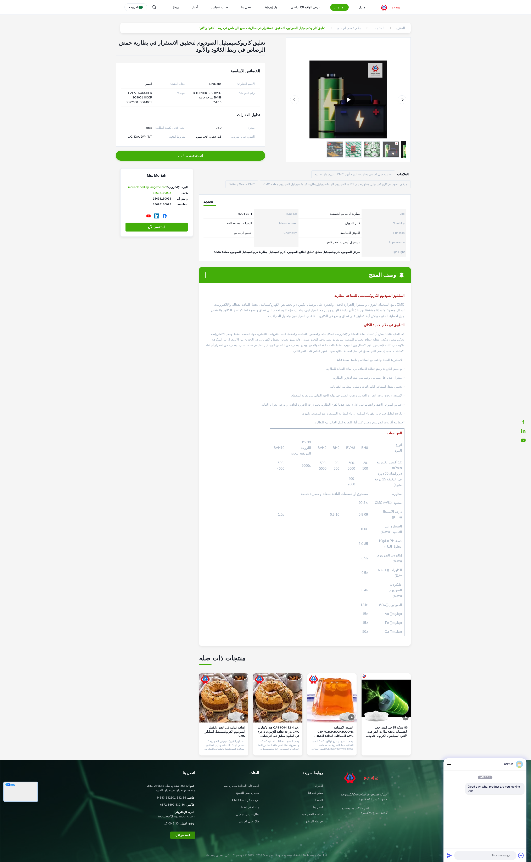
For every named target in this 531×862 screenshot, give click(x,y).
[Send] (449, 855)
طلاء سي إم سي (249, 821)
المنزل (319, 785)
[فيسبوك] (525, 422)
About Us (271, 7)
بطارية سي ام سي (247, 814)
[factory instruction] (348, 100)
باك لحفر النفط (250, 807)
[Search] (154, 7)
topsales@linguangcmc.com (176, 816)
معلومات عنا (315, 792)
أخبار (195, 7)
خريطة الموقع (314, 821)
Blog (176, 7)
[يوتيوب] (525, 440)
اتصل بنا (246, 7)
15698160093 (162, 192)
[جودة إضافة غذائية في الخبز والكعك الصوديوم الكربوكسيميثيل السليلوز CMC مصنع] (223, 698)
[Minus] (449, 764)
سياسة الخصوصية (312, 814)
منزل (362, 7)
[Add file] (521, 855)
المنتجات (339, 7)
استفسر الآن (156, 227)
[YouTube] (148, 215)
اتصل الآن (386, 749)
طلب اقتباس (219, 7)
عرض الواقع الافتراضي (305, 7)
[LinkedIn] (525, 431)
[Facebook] (164, 215)
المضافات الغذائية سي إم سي (241, 785)
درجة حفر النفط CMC (245, 800)
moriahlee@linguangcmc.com (147, 187)
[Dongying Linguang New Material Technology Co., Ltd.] (393, 7)
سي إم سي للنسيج (247, 792)
